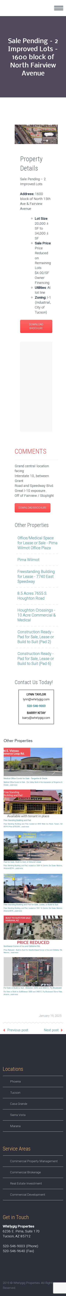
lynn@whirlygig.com (36, 699)
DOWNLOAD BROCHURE (36, 326)
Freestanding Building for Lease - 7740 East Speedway (36, 576)
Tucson (15, 1092)
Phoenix (15, 1081)
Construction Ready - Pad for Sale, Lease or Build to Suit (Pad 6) (35, 658)
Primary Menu (58, 8)
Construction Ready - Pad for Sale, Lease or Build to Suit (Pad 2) (35, 637)
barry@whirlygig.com (36, 718)
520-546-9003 (36, 706)
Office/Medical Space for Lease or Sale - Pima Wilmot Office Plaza (37, 543)
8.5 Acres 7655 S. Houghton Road (32, 596)
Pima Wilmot (28, 559)
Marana (15, 1126)
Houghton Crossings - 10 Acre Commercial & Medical (36, 615)
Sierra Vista (17, 1115)
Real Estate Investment (26, 1183)
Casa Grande (18, 1104)
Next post (51, 1030)
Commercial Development (27, 1194)
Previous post (17, 1030)
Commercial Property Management (34, 1161)
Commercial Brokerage (25, 1172)
